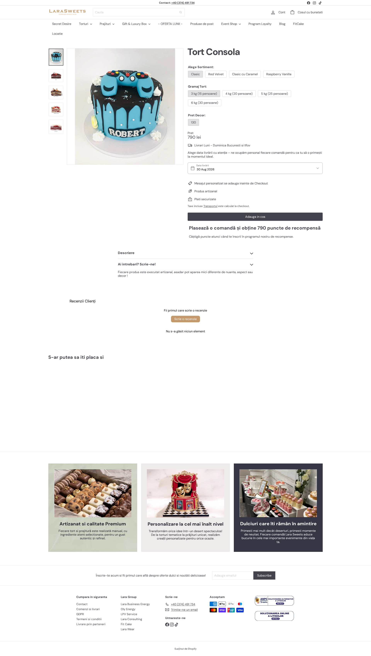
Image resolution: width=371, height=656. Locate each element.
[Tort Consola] (69, 397)
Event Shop (229, 24)
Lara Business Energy (135, 604)
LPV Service (129, 614)
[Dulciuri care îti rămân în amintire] (278, 493)
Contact (82, 604)
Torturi (84, 24)
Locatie (57, 34)
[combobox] (139, 12)
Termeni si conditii (89, 619)
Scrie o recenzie (185, 319)
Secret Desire (61, 24)
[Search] (181, 12)
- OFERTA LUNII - (170, 24)
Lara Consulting (131, 619)
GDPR (80, 614)
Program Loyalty (259, 24)
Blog (282, 24)
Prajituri (105, 24)
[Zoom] (125, 106)
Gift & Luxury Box (134, 24)
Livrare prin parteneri (91, 624)
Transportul (210, 206)
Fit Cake (126, 624)
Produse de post (202, 24)
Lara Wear (127, 629)
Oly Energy (128, 609)
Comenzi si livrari (88, 609)
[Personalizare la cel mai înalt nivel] (185, 493)
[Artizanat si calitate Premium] (92, 493)
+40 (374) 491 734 (183, 2)
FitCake (298, 24)
